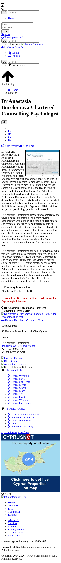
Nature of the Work (20, 420)
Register (5, 34)
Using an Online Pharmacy (25, 414)
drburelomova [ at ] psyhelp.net (18, 345)
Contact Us (14, 535)
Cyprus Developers (20, 403)
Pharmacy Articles (15, 408)
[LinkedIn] (9, 137)
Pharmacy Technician (22, 417)
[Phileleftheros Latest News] (13, 496)
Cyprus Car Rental (20, 381)
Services (12, 523)
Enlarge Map (35, 319)
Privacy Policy (16, 529)
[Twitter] (9, 134)
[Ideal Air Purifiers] (12, 357)
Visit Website (11, 145)
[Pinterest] (9, 140)
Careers (14, 423)
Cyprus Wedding (19, 375)
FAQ (11, 508)
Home (11, 18)
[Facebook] (9, 128)
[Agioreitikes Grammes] (14, 364)
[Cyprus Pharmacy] (32, 44)
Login (5, 31)
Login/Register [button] (12, 47)
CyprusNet (16, 393)
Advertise (13, 505)
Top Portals (14, 511)
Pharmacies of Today (21, 426)
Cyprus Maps (17, 390)
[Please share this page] (4, 122)
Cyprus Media (18, 384)
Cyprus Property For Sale (15, 432)
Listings (12, 514)
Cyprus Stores (18, 387)
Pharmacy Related (15, 370)
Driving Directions (14, 319)
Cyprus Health (18, 397)
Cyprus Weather (19, 400)
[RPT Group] (9, 361)
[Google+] (9, 131)
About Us (13, 520)
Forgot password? (14, 37)
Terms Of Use (15, 532)
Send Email (28, 145)
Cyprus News (17, 378)
